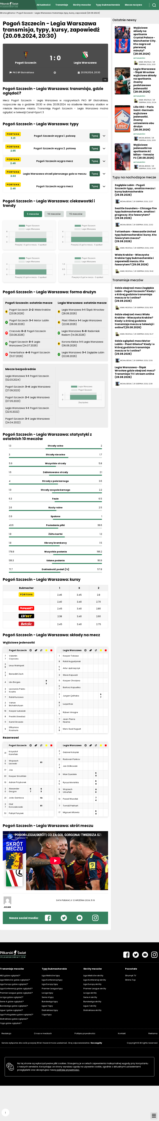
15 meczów (75, 213)
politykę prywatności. (68, 1069)
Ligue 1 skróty (89, 1005)
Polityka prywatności (85, 1033)
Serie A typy (48, 997)
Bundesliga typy (50, 1001)
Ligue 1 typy (47, 1005)
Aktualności (43, 4)
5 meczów (33, 213)
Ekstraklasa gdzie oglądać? (14, 1018)
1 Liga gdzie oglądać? (11, 1023)
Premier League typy (52, 988)
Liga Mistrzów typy (51, 975)
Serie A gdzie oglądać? (12, 1001)
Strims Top (130, 979)
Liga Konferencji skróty (94, 979)
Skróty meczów (82, 4)
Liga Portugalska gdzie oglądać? (16, 1014)
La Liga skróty (90, 992)
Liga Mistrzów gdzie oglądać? (15, 979)
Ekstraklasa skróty (92, 1010)
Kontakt (122, 1033)
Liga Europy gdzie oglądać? (14, 984)
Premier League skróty (94, 988)
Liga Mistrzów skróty (93, 975)
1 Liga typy (47, 1014)
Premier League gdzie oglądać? (16, 992)
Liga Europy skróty (92, 984)
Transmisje (61, 4)
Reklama (152, 1033)
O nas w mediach (43, 1033)
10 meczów (54, 213)
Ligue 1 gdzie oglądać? (11, 1010)
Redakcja (6, 1033)
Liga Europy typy (50, 984)
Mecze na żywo (133, 4)
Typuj (94, 135)
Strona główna (7, 12)
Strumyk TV (130, 975)
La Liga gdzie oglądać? (11, 997)
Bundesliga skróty (92, 1001)
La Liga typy (47, 992)
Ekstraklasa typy (50, 1010)
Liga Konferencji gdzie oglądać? (16, 988)
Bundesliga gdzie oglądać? (14, 1005)
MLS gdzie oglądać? (10, 975)
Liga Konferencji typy (52, 979)
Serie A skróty (90, 997)
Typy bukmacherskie (108, 4)
